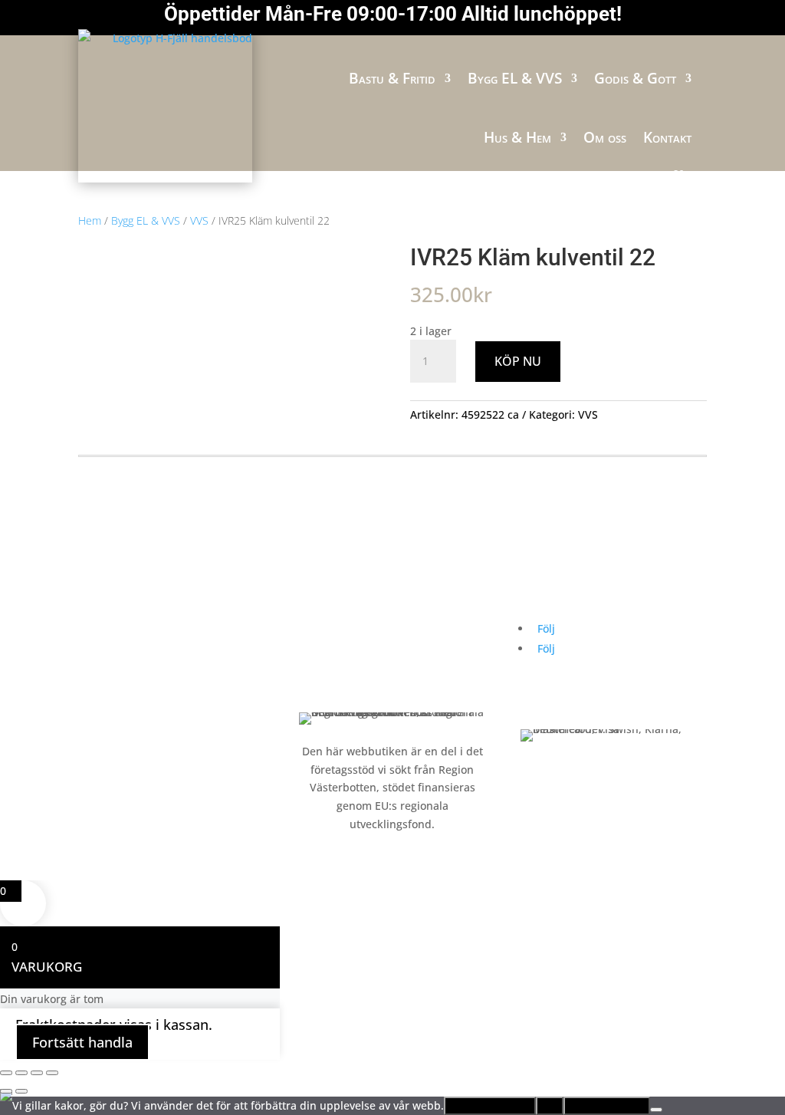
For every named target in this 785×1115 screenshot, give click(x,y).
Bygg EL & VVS (515, 78)
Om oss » (322, 627)
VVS (199, 220)
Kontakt (667, 137)
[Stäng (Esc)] (52, 1073)
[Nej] (656, 1109)
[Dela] (37, 1073)
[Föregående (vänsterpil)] (6, 1091)
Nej (549, 1106)
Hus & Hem (517, 137)
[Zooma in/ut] (6, 1073)
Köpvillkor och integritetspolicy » (382, 686)
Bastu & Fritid (392, 78)
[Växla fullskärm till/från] (21, 1073)
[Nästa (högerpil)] (21, 1091)
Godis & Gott (635, 78)
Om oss (604, 137)
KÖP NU (517, 361)
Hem (89, 220)
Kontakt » (323, 657)
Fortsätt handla (82, 1042)
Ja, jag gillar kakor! (490, 1106)
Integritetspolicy (607, 1106)
